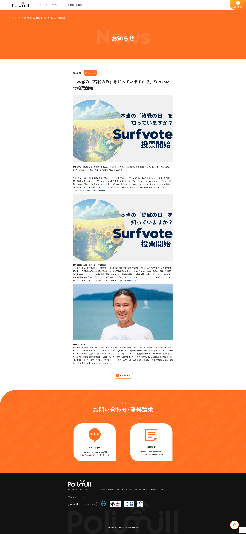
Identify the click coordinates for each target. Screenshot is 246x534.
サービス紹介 (84, 490)
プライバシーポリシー (141, 490)
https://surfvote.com (102, 363)
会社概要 (102, 490)
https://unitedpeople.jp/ (127, 280)
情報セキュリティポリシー (159, 490)
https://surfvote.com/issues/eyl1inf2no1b (89, 190)
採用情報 (111, 490)
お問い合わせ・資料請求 (124, 490)
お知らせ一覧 (125, 375)
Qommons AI (89, 504)
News (16, 18)
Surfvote (72, 504)
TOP (11, 18)
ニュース (94, 490)
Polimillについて (72, 490)
